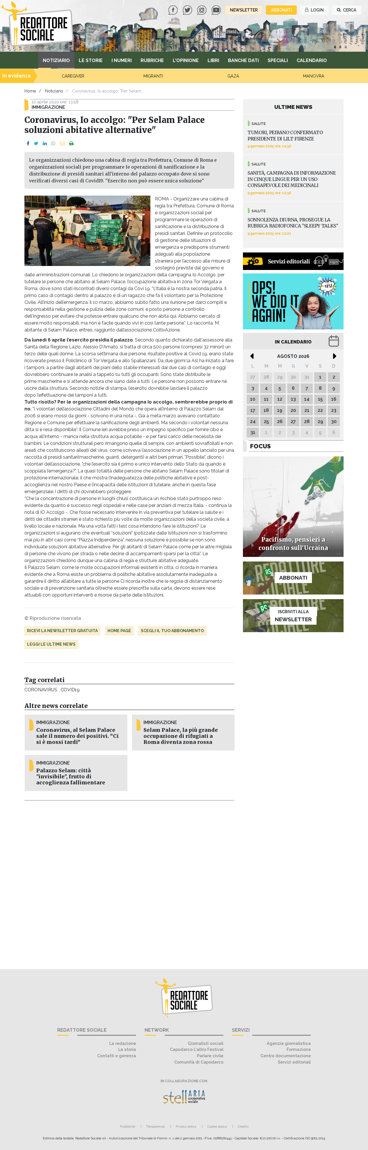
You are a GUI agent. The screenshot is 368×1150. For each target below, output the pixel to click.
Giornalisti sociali (205, 1043)
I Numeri (122, 60)
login (317, 10)
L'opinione (186, 60)
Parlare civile (210, 1055)
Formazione (299, 1049)
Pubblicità (127, 1126)
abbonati (281, 10)
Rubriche (152, 60)
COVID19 (70, 689)
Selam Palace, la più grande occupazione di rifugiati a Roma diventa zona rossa (180, 736)
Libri (213, 60)
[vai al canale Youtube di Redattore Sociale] (217, 9)
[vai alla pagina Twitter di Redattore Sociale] (188, 9)
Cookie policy (217, 1126)
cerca (349, 10)
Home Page (119, 630)
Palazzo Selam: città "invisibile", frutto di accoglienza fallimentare (70, 776)
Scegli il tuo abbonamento (172, 630)
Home (30, 90)
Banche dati (243, 60)
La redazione (122, 1043)
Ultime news (293, 107)
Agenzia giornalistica (289, 1043)
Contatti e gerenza (116, 1055)
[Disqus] (129, 881)
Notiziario (56, 60)
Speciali (278, 60)
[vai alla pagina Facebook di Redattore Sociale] (174, 9)
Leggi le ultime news (51, 644)
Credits (243, 1126)
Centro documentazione (285, 1055)
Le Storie (91, 60)
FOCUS (260, 446)
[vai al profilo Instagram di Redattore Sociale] (202, 9)
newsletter (244, 10)
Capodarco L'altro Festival (196, 1049)
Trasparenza (155, 1126)
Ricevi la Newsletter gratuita (62, 630)
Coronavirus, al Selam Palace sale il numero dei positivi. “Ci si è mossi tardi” (77, 736)
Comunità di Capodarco (198, 1062)
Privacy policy (186, 1126)
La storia (127, 1049)
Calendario (312, 60)
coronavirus (40, 689)
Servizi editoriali (294, 1062)
